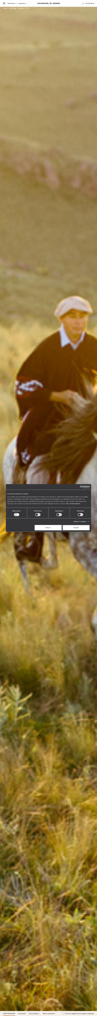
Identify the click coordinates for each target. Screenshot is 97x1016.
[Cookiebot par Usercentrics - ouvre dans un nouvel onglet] (81, 487)
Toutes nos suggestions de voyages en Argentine (79, 1013)
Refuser (48, 527)
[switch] (38, 514)
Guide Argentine (9, 1013)
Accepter (76, 527)
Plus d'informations (73, 503)
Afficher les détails (80, 521)
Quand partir (22, 1013)
